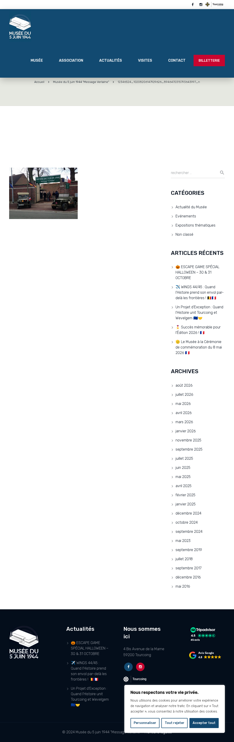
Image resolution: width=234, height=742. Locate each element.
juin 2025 (183, 467)
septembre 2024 (189, 531)
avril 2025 (183, 486)
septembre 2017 (189, 568)
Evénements (186, 216)
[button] (205, 655)
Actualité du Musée (191, 207)
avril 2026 (184, 413)
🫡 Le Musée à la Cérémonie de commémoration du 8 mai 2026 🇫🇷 (199, 347)
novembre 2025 (188, 440)
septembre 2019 (189, 550)
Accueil (39, 82)
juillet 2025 (184, 458)
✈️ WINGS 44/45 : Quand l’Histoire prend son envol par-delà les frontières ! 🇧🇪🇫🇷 (200, 292)
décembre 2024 (188, 513)
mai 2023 (183, 541)
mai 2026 (183, 403)
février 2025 (185, 495)
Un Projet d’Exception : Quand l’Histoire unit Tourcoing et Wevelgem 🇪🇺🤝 (199, 312)
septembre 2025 (189, 449)
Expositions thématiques (195, 225)
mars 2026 (184, 422)
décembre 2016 (188, 577)
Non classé (184, 234)
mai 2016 (183, 586)
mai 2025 (183, 477)
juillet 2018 (184, 559)
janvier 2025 (186, 504)
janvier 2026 (186, 431)
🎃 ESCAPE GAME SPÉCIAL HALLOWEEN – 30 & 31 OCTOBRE (197, 272)
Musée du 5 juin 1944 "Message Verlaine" (81, 82)
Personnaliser (145, 723)
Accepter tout (204, 723)
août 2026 (184, 385)
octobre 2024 (187, 522)
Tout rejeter (174, 723)
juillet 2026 (184, 394)
